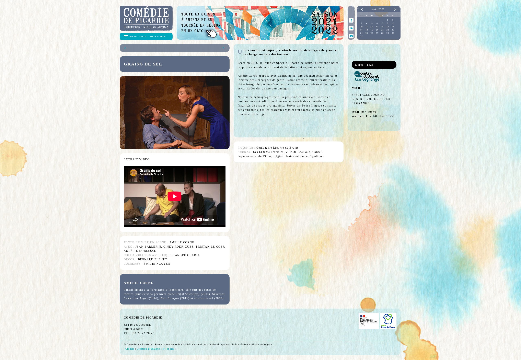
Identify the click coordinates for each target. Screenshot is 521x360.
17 (361, 30)
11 (367, 26)
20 (377, 30)
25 (367, 33)
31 (361, 36)
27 (377, 33)
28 (382, 33)
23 (393, 30)
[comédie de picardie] (146, 29)
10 (361, 26)
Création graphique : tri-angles (156, 348)
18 (367, 30)
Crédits (129, 348)
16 (393, 26)
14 (382, 26)
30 (393, 33)
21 (382, 30)
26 (372, 33)
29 (387, 33)
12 (372, 26)
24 (361, 33)
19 (372, 30)
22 (387, 30)
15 (387, 26)
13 (377, 26)
